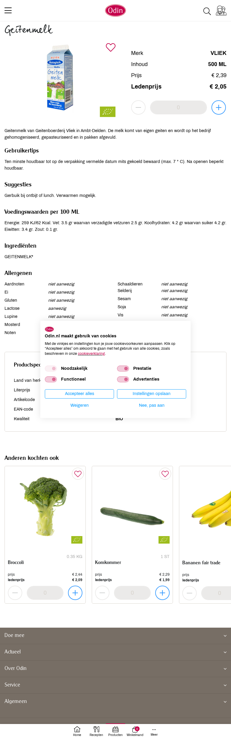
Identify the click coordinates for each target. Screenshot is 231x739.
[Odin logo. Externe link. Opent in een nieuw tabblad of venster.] (49, 329)
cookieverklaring (91, 353)
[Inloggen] (221, 10)
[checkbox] (51, 369)
